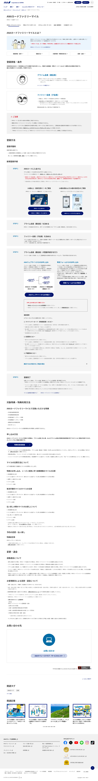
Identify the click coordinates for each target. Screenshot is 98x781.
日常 (18, 690)
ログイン (86, 2)
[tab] (14, 25)
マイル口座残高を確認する (30, 393)
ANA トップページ (7, 10)
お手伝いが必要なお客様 (81, 6)
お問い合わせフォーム (33, 592)
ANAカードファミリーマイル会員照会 (50, 393)
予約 (59, 2)
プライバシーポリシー (9, 771)
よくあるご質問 (86, 679)
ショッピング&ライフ (28, 7)
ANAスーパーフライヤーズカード (54, 174)
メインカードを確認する (43, 85)
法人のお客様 (90, 6)
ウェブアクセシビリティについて (60, 771)
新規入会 (78, 2)
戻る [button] (6, 710)
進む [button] (91, 710)
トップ (5, 7)
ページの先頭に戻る (92, 768)
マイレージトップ (16, 10)
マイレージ (40, 7)
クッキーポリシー (19, 771)
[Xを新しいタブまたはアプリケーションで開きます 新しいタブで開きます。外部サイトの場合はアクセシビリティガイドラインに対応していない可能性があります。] (71, 742)
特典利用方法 (65, 307)
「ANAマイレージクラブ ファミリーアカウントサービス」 (36, 128)
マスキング (48, 330)
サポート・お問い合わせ (68, 2)
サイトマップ (72, 771)
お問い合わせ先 (14, 451)
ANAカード (24, 10)
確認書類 (83, 273)
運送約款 (78, 771)
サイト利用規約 (43, 771)
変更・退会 (21, 155)
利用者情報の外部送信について (31, 771)
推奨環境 (50, 771)
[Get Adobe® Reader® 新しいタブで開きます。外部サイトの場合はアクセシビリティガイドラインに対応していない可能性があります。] (84, 667)
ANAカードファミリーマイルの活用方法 (40, 47)
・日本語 (52, 2)
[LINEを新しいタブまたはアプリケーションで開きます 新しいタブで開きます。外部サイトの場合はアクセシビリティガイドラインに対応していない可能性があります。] (81, 742)
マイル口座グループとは (25, 524)
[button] (92, 2)
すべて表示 (9, 693)
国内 (11, 7)
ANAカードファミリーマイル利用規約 (37, 305)
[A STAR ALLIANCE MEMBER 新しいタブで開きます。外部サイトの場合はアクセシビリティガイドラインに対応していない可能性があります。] (13, 777)
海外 (17, 7)
